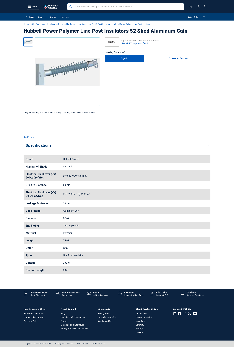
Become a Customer (34, 313)
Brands (53, 17)
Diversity (140, 325)
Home (26, 24)
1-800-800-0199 (37, 295)
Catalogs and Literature (72, 325)
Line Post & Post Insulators (99, 24)
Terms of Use (82, 343)
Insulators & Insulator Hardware (61, 24)
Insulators (81, 24)
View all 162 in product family (135, 43)
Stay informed (68, 309)
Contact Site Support (34, 317)
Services (42, 17)
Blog (63, 313)
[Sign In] (197, 7)
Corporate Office (144, 317)
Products (29, 17)
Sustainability (104, 321)
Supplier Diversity (107, 317)
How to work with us (34, 309)
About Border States (147, 309)
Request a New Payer (134, 295)
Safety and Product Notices (74, 328)
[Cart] (205, 7)
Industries (65, 17)
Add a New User (100, 295)
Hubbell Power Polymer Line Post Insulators (132, 24)
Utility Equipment (38, 24)
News (63, 321)
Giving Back (104, 313)
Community (104, 309)
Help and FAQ (161, 295)
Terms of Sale (30, 321)
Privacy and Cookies (64, 343)
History (139, 328)
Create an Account (178, 58)
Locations (140, 321)
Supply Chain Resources (73, 317)
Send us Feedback (195, 295)
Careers (139, 332)
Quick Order (193, 17)
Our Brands (141, 313)
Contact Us (67, 295)
